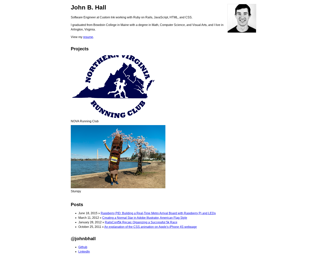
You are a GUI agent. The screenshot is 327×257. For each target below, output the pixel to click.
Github (82, 247)
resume (88, 37)
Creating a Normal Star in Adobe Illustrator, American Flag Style (144, 217)
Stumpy (76, 191)
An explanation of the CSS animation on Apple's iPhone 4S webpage (150, 226)
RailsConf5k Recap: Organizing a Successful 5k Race (141, 222)
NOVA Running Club (85, 121)
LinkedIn (84, 251)
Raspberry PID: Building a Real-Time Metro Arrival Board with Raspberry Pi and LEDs (158, 213)
